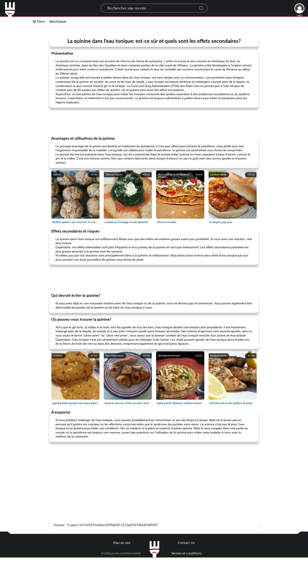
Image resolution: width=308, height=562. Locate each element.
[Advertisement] (154, 121)
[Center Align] (203, 6)
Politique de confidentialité (121, 553)
